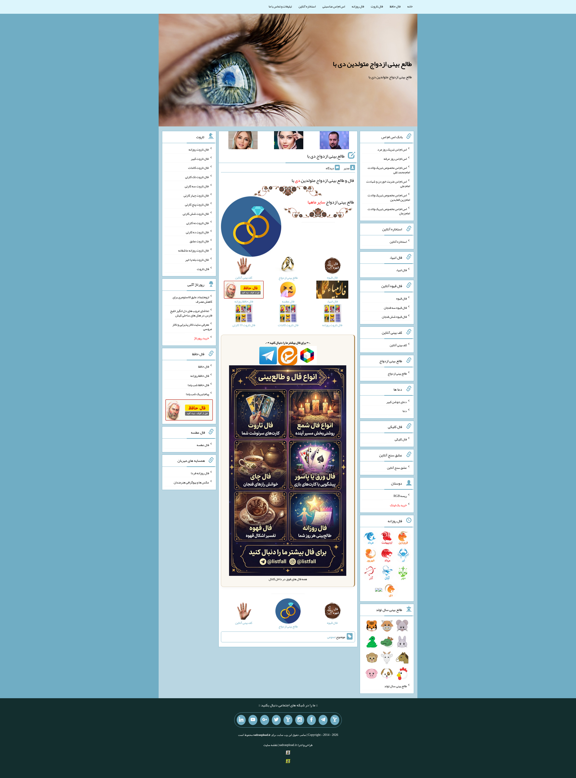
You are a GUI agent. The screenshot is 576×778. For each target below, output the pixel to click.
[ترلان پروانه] (288, 141)
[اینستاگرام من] (299, 720)
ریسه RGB (400, 496)
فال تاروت (377, 6)
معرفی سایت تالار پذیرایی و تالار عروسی (192, 326)
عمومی (331, 637)
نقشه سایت (270, 745)
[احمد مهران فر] (334, 141)
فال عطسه (203, 445)
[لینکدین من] (241, 720)
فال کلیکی (401, 439)
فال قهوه (401, 298)
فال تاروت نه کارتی (197, 223)
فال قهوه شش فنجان (394, 316)
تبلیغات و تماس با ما (280, 6)
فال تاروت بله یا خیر (197, 259)
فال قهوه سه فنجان (395, 307)
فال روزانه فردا (200, 473)
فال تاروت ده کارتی (197, 232)
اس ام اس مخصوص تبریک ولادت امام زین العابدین (389, 197)
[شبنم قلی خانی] (243, 141)
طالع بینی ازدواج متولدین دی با (372, 64)
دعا (405, 411)
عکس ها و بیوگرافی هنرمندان (191, 482)
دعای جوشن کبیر (396, 401)
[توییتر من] (276, 720)
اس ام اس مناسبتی (333, 6)
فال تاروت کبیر (200, 158)
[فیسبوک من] (311, 720)
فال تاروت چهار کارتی (196, 195)
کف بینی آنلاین (398, 345)
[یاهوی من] (334, 720)
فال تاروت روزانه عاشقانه (193, 250)
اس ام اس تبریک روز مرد (392, 149)
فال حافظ (395, 6)
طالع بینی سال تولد (395, 686)
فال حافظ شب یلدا (198, 385)
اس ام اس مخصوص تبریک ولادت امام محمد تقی (389, 170)
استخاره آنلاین (307, 6)
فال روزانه (358, 6)
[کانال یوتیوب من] (252, 720)
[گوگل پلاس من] (264, 720)
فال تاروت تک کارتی (197, 177)
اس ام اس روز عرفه (395, 158)
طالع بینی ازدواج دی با (325, 155)
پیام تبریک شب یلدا (197, 394)
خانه (410, 6)
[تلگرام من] (323, 720)
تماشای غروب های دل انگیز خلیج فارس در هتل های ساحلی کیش (191, 313)
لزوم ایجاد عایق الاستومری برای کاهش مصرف (192, 299)
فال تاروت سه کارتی (197, 186)
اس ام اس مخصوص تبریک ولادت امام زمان (389, 211)
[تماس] (288, 720)
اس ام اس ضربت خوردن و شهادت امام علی (388, 183)
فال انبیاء (401, 270)
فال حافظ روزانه (199, 376)
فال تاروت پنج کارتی (197, 204)
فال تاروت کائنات (198, 168)
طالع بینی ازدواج (331, 201)
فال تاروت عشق (199, 241)
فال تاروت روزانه (199, 149)
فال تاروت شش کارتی (196, 214)
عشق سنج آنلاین (397, 467)
